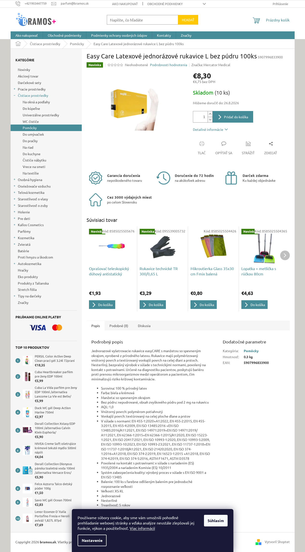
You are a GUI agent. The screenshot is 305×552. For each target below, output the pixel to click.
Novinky (24, 69)
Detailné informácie (208, 129)
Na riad (28, 147)
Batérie (23, 251)
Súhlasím (216, 520)
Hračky (23, 270)
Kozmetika (26, 238)
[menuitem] (27, 35)
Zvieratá (24, 244)
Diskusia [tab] (144, 325)
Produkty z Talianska (33, 283)
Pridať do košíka (236, 117)
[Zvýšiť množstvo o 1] (210, 114)
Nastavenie (92, 540)
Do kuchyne (32, 154)
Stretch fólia (27, 289)
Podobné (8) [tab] (118, 325)
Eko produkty (28, 276)
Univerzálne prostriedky (41, 115)
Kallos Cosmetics (31, 225)
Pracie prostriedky (32, 89)
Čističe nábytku (34, 160)
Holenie (24, 212)
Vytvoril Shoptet (277, 541)
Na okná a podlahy (36, 102)
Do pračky (30, 141)
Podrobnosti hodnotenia (168, 65)
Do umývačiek (33, 134)
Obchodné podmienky (165, 4)
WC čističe (31, 121)
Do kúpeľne (31, 108)
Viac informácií (142, 528)
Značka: (210, 65)
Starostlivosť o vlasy (33, 199)
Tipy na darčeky (29, 296)
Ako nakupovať (125, 4)
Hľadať (188, 20)
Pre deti (24, 218)
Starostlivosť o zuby (33, 205)
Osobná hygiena (30, 179)
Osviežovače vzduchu (34, 186)
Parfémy (24, 231)
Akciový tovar (28, 76)
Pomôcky (30, 128)
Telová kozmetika (31, 192)
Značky (23, 302)
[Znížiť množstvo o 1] (210, 119)
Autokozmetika (29, 263)
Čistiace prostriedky (33, 95)
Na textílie (31, 173)
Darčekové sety (29, 82)
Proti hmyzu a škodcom (35, 257)
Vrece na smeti (34, 166)
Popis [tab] (95, 325)
